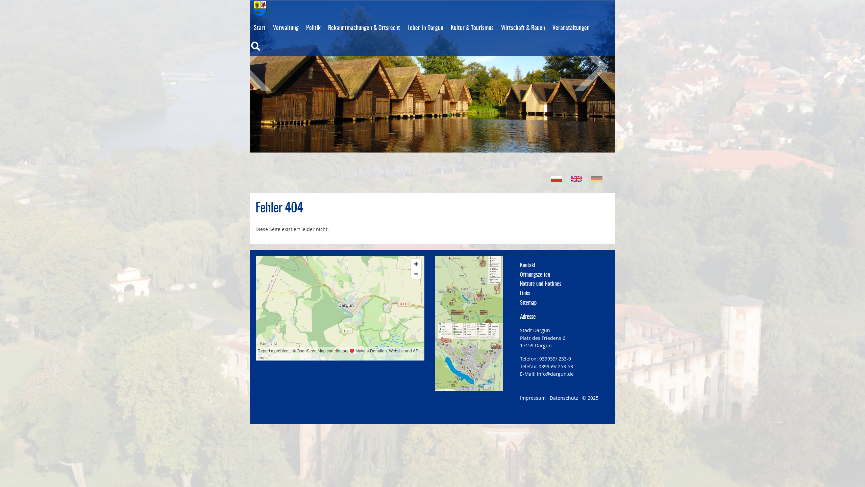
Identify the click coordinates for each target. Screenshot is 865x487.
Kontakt (528, 265)
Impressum (533, 398)
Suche (269, 51)
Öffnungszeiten (535, 275)
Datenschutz (564, 398)
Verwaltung (286, 28)
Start (260, 28)
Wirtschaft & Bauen (523, 28)
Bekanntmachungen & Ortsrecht (364, 28)
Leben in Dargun (425, 28)
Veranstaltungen (571, 28)
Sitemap (528, 303)
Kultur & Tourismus (472, 28)
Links (525, 293)
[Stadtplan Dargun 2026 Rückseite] (469, 357)
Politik (313, 28)
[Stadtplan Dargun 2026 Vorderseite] (469, 289)
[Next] (583, 68)
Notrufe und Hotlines (540, 284)
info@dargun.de (555, 374)
